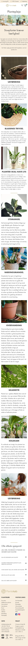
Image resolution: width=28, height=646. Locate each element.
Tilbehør (3, 611)
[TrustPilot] (16, 614)
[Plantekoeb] (11, 5)
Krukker (3, 610)
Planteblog (4, 613)
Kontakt (17, 602)
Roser (2, 608)
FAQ (16, 611)
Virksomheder (18, 606)
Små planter (4, 606)
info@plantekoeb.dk (6, 624)
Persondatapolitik (19, 608)
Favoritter (3, 600)
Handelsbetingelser (20, 610)
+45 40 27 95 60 (5, 626)
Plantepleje (18, 604)
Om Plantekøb (18, 600)
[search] (22, 5)
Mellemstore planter (6, 602)
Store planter (4, 604)
